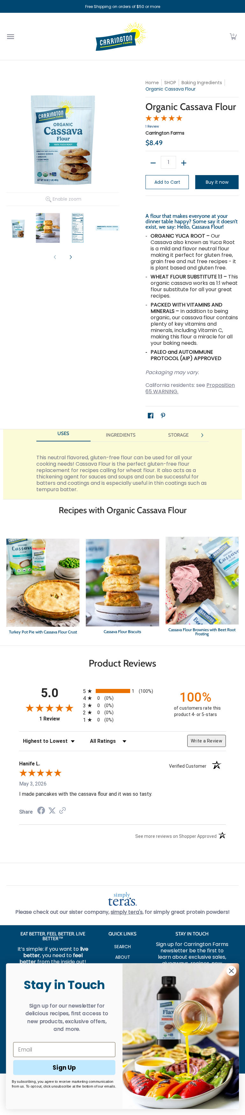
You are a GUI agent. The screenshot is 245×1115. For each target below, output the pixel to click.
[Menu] (10, 36)
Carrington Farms (164, 133)
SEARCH (122, 946)
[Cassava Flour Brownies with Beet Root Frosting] (202, 588)
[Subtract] (153, 163)
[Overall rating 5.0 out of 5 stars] (163, 119)
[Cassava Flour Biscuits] (122, 588)
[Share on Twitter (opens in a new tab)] (52, 811)
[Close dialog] (231, 971)
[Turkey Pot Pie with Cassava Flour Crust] (42, 588)
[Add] (183, 163)
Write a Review (206, 740)
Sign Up (64, 1067)
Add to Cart (167, 182)
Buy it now (217, 182)
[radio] (122, 691)
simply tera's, (127, 912)
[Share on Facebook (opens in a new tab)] (41, 811)
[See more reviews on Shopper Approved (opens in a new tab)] (62, 811)
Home (152, 82)
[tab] (63, 435)
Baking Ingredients (202, 82)
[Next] (70, 257)
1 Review (152, 126)
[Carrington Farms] (121, 36)
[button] (233, 36)
